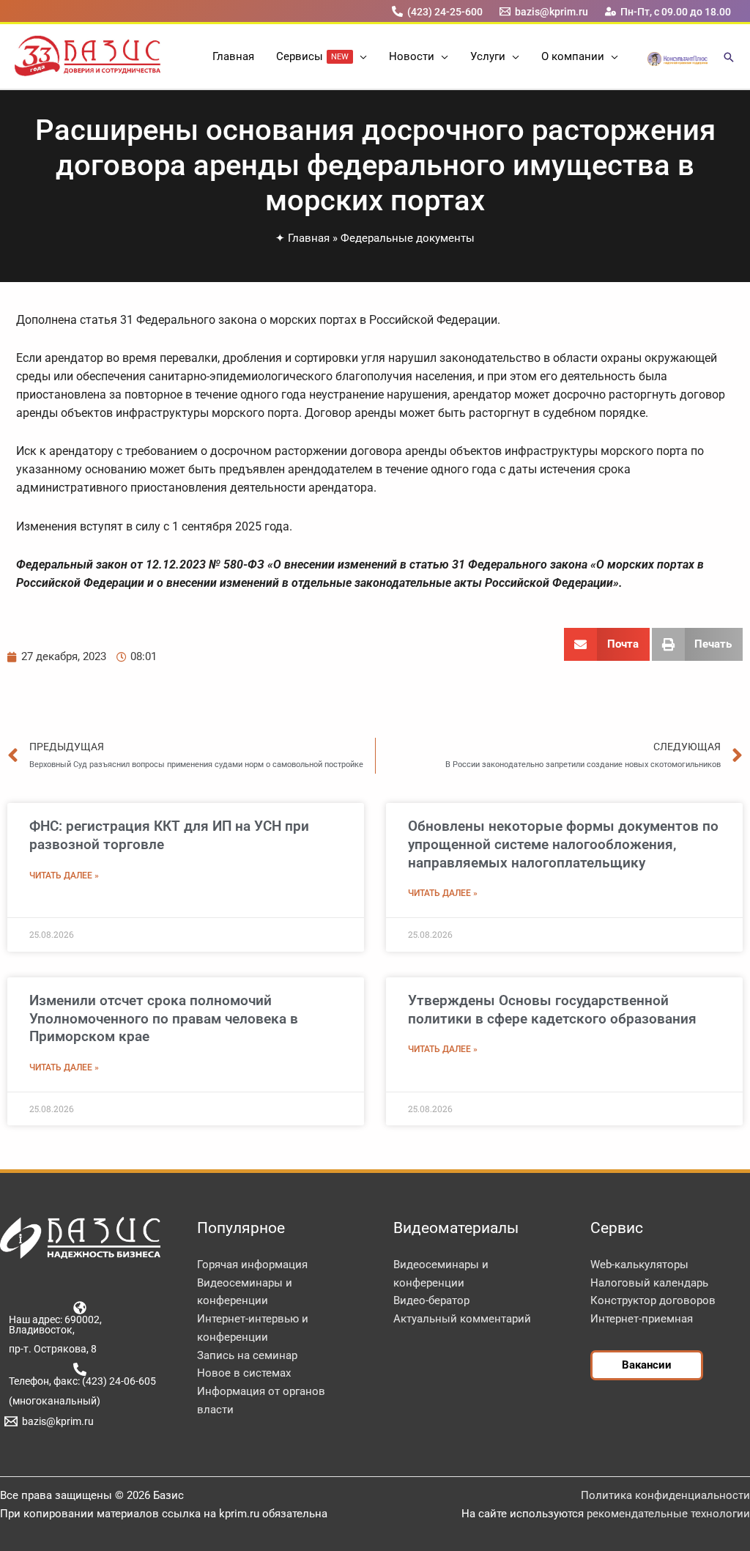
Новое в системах (244, 1373)
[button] (360, 56)
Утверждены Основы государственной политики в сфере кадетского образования (552, 1009)
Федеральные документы (408, 238)
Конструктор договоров (653, 1300)
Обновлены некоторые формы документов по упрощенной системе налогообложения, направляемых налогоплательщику (563, 844)
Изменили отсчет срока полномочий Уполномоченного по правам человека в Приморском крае (163, 1018)
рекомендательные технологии (668, 1513)
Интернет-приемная (641, 1318)
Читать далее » (64, 875)
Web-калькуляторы (639, 1264)
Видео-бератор (431, 1300)
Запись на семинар (247, 1355)
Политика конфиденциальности (665, 1495)
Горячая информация (252, 1264)
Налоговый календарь (649, 1282)
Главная (309, 238)
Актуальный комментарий (462, 1318)
